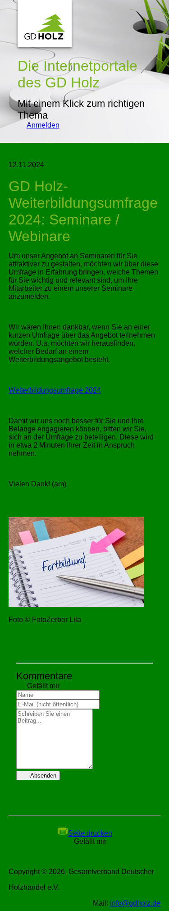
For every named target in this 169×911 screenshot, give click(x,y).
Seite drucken (90, 833)
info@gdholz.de (135, 903)
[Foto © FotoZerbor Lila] (76, 604)
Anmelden (38, 125)
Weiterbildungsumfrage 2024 (55, 390)
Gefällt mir (37, 686)
